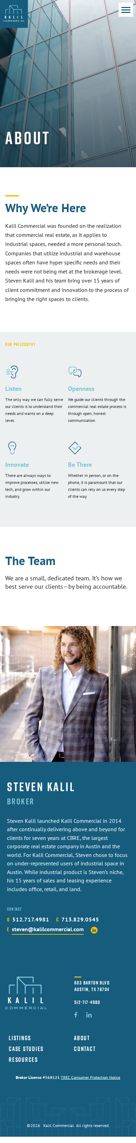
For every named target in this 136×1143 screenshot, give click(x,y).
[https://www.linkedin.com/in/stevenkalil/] (94, 930)
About (82, 1038)
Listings (20, 1038)
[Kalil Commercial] (14, 14)
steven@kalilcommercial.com (48, 929)
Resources (23, 1059)
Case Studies (26, 1048)
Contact (85, 1048)
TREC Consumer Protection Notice (90, 1078)
